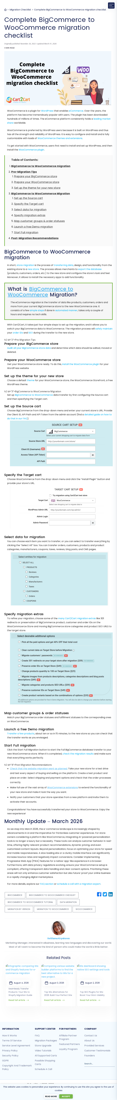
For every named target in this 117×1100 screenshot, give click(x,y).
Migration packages (46, 1040)
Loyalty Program (68, 1049)
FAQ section (47, 884)
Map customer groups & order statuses (39, 221)
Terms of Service (12, 1040)
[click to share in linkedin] (110, 894)
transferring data (63, 265)
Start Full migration (26, 232)
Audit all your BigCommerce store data (29, 348)
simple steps (37, 310)
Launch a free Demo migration (33, 226)
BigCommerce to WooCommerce (40, 291)
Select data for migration (30, 209)
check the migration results (78, 753)
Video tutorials (43, 1050)
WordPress (47, 110)
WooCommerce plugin (31, 149)
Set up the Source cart (28, 198)
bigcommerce (15, 895)
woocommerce (84, 909)
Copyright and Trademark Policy (17, 1067)
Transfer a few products (20, 733)
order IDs (18, 332)
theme (30, 380)
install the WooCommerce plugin (80, 364)
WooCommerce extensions (62, 787)
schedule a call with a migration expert (79, 884)
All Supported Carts (46, 1055)
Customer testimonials (97, 1050)
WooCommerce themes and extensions (60, 138)
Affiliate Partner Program (68, 1037)
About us (89, 1040)
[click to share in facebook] (99, 894)
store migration (25, 265)
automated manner (66, 310)
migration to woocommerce (53, 909)
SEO (30, 332)
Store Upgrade (43, 1045)
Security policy (10, 1055)
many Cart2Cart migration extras (77, 618)
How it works (9, 1035)
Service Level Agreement (16, 1045)
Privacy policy (10, 1050)
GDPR (5, 1060)
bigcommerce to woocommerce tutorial (30, 902)
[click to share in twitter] (105, 894)
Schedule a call (43, 1069)
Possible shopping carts (45, 1062)
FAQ (37, 1035)
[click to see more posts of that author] (58, 922)
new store (33, 269)
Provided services (94, 1045)
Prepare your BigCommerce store (35, 176)
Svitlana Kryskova (58, 938)
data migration (68, 902)
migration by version (19, 909)
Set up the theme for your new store (37, 188)
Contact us (90, 1035)
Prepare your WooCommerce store (36, 182)
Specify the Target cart (29, 204)
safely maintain (103, 328)
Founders (89, 1055)
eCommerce (76, 110)
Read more (51, 1096)
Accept (66, 1096)
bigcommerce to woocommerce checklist (52, 895)
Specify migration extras (29, 215)
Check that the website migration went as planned (38, 768)
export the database (90, 269)
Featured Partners (69, 1044)
